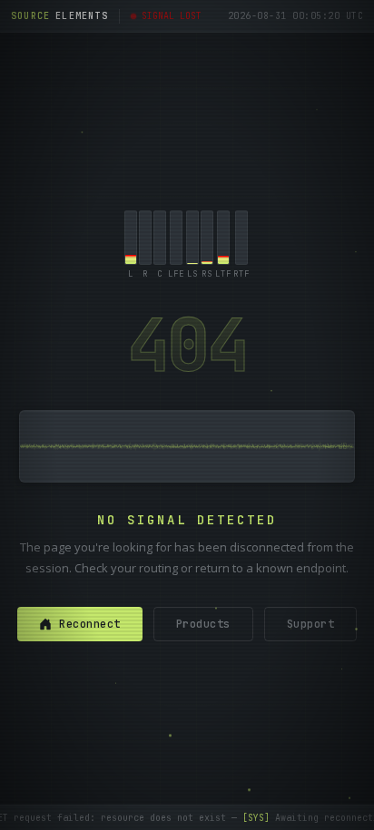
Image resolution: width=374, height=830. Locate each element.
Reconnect (90, 624)
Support (311, 624)
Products (203, 624)
